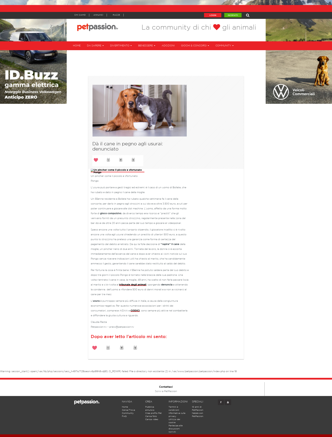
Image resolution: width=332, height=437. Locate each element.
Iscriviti (233, 15)
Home (77, 46)
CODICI (135, 311)
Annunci (98, 15)
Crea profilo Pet (153, 413)
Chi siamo (80, 15)
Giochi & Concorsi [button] (194, 46)
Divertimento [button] (120, 46)
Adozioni (168, 46)
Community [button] (223, 46)
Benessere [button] (146, 46)
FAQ (124, 416)
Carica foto (151, 416)
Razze (116, 15)
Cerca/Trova (128, 410)
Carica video (151, 419)
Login (212, 15)
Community (128, 413)
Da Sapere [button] (94, 46)
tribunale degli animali (132, 285)
